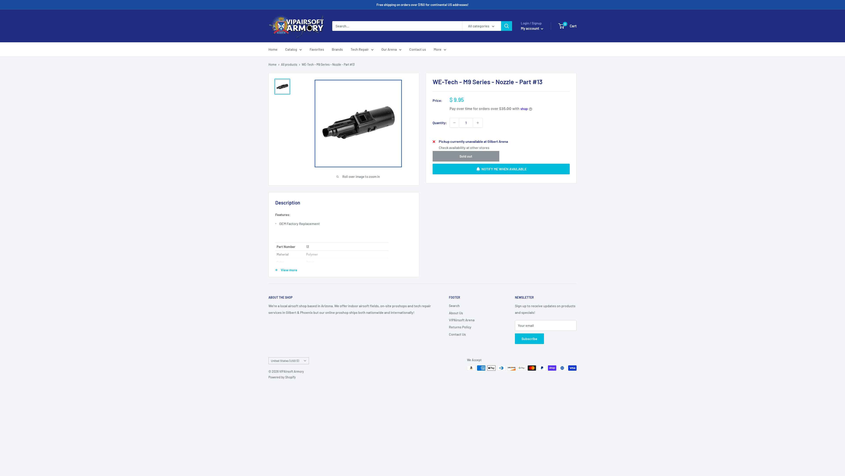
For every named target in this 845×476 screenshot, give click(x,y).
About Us (456, 313)
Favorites (317, 49)
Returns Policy (460, 327)
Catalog (291, 49)
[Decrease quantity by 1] (454, 122)
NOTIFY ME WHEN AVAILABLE (504, 169)
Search (454, 305)
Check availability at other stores (464, 147)
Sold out (465, 156)
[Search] (506, 26)
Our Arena (389, 49)
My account (530, 28)
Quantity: (440, 123)
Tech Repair (360, 49)
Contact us (417, 49)
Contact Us (457, 334)
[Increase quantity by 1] (477, 122)
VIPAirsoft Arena (461, 320)
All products (289, 64)
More (437, 49)
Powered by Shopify (282, 377)
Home (272, 49)
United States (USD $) (285, 361)
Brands (337, 49)
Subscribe (529, 339)
